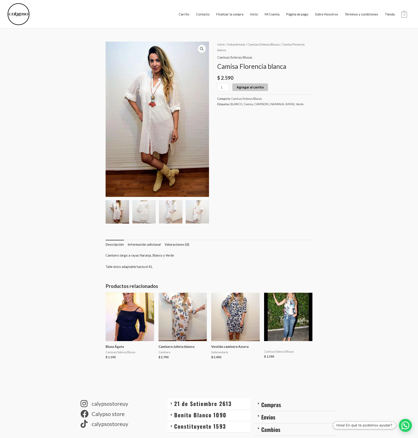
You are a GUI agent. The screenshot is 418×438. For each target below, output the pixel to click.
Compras (271, 405)
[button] (202, 49)
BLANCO (236, 104)
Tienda (390, 14)
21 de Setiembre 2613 (203, 403)
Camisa (248, 104)
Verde (299, 104)
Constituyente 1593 (200, 426)
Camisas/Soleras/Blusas (264, 44)
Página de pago (297, 14)
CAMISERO (261, 104)
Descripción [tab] (115, 244)
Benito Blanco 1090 (200, 415)
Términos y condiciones (361, 14)
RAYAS (290, 104)
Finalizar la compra (229, 14)
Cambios (270, 429)
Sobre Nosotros (326, 14)
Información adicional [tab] (144, 244)
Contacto (203, 14)
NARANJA (277, 104)
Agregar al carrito (250, 87)
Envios (268, 417)
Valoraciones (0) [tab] (177, 244)
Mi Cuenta (272, 14)
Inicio (254, 14)
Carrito (184, 14)
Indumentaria (236, 44)
